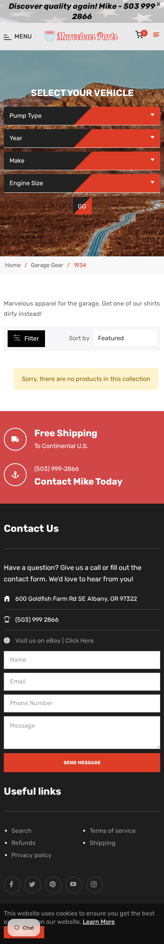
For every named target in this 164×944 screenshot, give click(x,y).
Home (13, 265)
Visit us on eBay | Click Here (54, 640)
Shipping (103, 842)
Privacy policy (31, 855)
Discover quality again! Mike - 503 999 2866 (82, 11)
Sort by (79, 338)
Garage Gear (47, 265)
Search (21, 830)
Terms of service (113, 830)
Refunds (23, 842)
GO (82, 206)
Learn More (99, 921)
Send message (82, 762)
